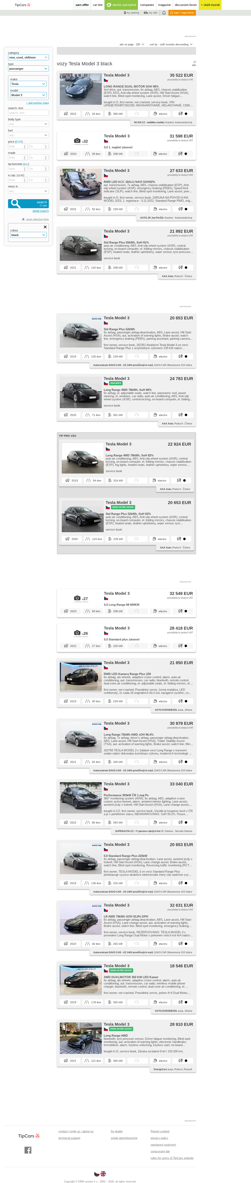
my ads (152, 12)
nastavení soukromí (163, 1144)
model (14, 90)
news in (13, 186)
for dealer (117, 1131)
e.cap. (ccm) (16, 175)
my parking (132, 12)
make (13, 79)
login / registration (184, 12)
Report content (160, 1131)
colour (14, 230)
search (42, 203)
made (11, 152)
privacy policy (159, 1138)
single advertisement (124, 1138)
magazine (164, 4)
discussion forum (186, 4)
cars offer (82, 4)
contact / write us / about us (76, 1131)
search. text (15, 108)
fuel (10, 130)
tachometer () (18, 164)
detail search (41, 211)
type (11, 64)
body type (14, 119)
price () (15, 141)
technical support (69, 1138)
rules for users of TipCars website (172, 1158)
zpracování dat (160, 1151)
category (13, 52)
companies (147, 4)
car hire (98, 4)
